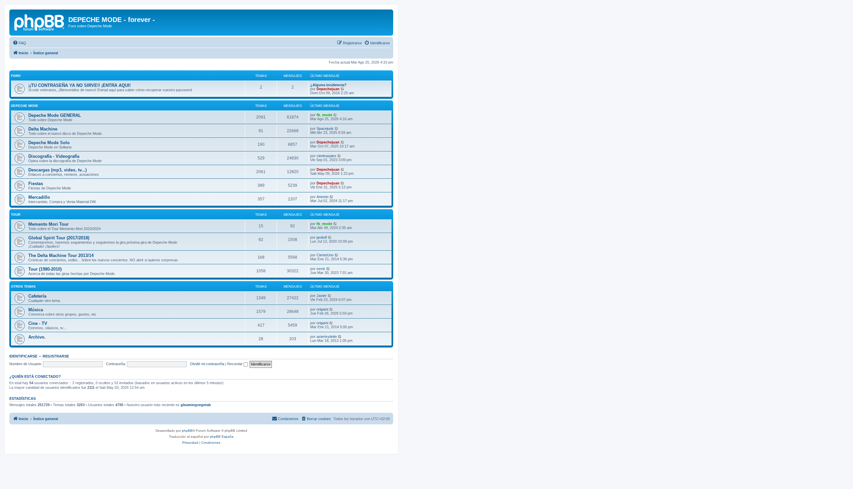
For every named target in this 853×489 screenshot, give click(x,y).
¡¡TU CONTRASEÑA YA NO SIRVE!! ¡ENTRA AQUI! (79, 85)
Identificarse (23, 356)
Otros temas (23, 286)
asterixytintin (327, 337)
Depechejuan (328, 89)
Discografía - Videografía (53, 156)
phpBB (187, 430)
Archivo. (37, 337)
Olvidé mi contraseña (207, 364)
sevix (321, 269)
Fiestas (35, 183)
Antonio (323, 197)
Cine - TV (37, 323)
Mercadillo (39, 197)
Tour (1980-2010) (45, 269)
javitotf (322, 237)
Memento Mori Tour (48, 224)
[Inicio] (39, 21)
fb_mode (324, 115)
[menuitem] (19, 43)
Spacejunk (325, 128)
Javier (322, 296)
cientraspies (326, 156)
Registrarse (56, 356)
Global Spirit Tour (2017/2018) (58, 237)
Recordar (235, 364)
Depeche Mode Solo (49, 142)
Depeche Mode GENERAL (54, 115)
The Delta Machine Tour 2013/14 (61, 255)
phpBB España (222, 436)
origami (322, 309)
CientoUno (325, 255)
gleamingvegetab (196, 405)
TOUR (15, 214)
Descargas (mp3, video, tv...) (57, 169)
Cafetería (37, 296)
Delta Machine (42, 128)
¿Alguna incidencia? (328, 85)
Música (35, 309)
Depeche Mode (24, 106)
